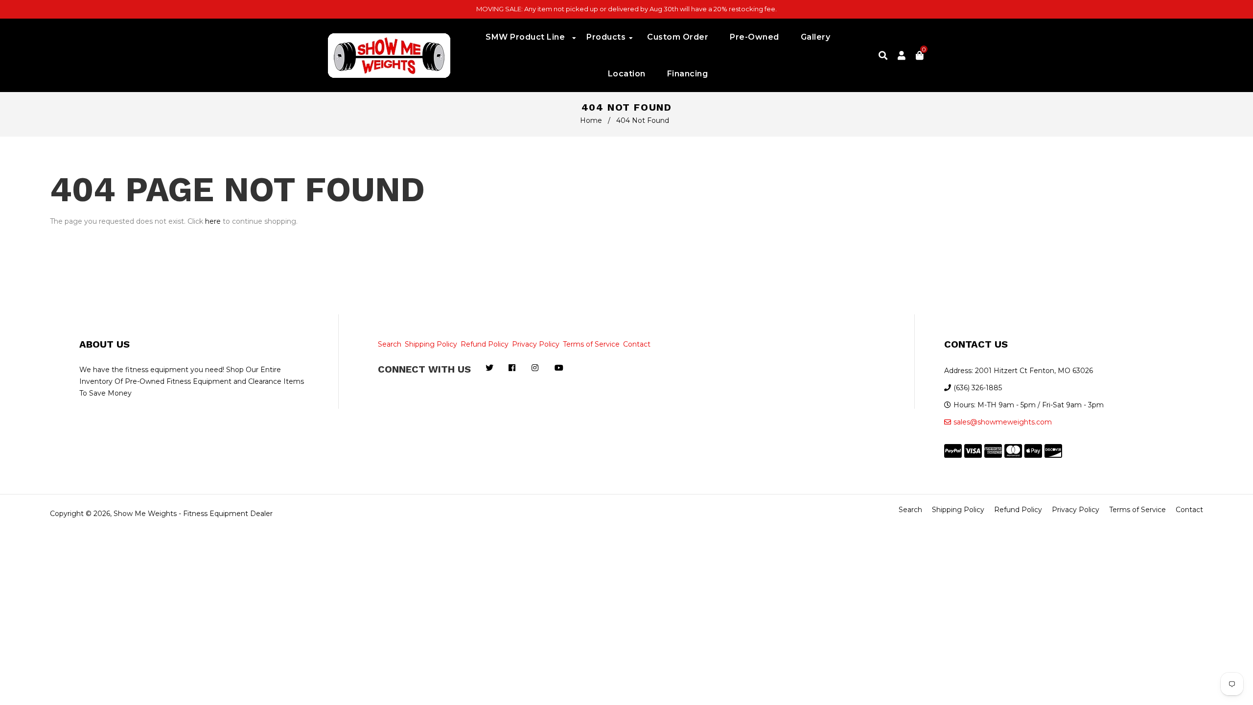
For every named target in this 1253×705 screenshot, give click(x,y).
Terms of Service (591, 344)
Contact (636, 344)
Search (389, 344)
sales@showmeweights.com (1002, 422)
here (213, 221)
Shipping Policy (431, 344)
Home (591, 120)
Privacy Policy (535, 344)
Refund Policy (485, 344)
